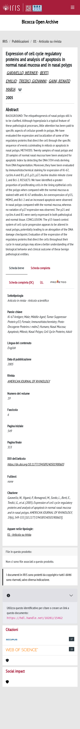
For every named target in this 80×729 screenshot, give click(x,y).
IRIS (5, 41)
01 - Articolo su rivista (47, 41)
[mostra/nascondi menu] (73, 7)
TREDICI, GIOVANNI (32, 81)
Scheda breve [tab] (16, 268)
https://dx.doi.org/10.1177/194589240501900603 (35, 464)
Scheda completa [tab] (40, 268)
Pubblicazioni (20, 41)
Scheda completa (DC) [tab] (21, 282)
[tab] (42, 283)
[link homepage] (12, 7)
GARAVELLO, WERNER (22, 72)
